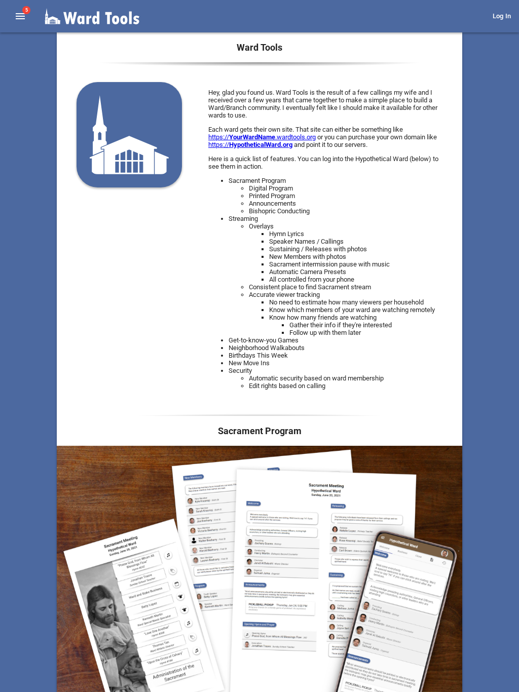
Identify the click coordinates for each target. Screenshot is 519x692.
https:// (250, 144)
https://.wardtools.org (262, 137)
